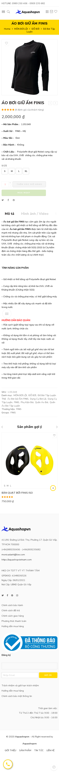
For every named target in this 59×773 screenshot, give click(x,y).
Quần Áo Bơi (41, 402)
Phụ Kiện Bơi (27, 402)
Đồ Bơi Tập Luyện (47, 395)
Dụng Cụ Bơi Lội (38, 398)
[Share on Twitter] (3, 200)
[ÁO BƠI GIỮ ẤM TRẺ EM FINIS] (55, 103)
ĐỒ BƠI (35, 28)
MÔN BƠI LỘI (21, 28)
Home (7, 28)
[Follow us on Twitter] (3, 595)
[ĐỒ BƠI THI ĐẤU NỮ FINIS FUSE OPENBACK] (50, 103)
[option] (29, 68)
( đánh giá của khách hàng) (29, 109)
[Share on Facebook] (8, 200)
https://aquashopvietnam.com (17, 559)
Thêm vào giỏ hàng (29, 184)
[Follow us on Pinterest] (12, 595)
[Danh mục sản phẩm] (47, 12)
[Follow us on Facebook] (7, 595)
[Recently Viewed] (53, 767)
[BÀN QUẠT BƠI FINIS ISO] (29, 460)
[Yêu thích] (6, 43)
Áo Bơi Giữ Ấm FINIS (17, 398)
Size (4, 166)
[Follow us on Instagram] (17, 595)
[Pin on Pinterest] (14, 200)
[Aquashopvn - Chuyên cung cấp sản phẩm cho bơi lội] (28, 11)
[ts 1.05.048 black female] (29, 67)
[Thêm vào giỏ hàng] (53, 488)
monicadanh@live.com (13, 554)
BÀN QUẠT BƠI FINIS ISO (17, 493)
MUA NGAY (23, 192)
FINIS (16, 402)
